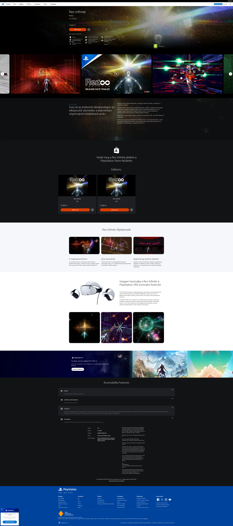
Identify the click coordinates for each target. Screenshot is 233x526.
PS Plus (29, 4)
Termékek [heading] (80, 496)
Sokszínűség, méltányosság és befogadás (105, 503)
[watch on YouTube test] (147, 92)
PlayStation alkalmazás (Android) (162, 504)
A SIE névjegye (61, 498)
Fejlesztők (139, 505)
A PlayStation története (62, 507)
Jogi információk (124, 522)
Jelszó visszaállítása (121, 505)
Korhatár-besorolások (141, 502)
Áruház (8, 4)
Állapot (118, 502)
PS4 (78, 500)
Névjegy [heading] (60, 496)
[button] (76, 40)
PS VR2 (79, 502)
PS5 (15, 4)
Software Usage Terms (170, 522)
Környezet (99, 498)
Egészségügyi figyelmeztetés (142, 503)
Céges (59, 505)
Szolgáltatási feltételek (141, 498)
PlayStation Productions (63, 503)
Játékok (21, 4)
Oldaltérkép (154, 522)
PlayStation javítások (121, 503)
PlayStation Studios (62, 502)
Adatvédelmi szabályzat (133, 522)
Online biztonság (100, 502)
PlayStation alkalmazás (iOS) (162, 502)
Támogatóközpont (120, 498)
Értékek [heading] (99, 496)
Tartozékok (37, 4)
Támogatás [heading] (120, 496)
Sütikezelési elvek (161, 522)
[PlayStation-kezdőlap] (2, 4)
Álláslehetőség (61, 500)
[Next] (230, 74)
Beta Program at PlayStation (161, 506)
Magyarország (64, 522)
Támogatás (53, 4)
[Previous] (2, 74)
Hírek (45, 4)
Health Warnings (125, 464)
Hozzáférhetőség (100, 500)
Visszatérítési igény (121, 507)
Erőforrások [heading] (140, 496)
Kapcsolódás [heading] (159, 496)
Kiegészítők (80, 505)
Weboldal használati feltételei (145, 522)
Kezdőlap (60, 492)
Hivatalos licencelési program (142, 507)
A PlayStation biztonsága (122, 500)
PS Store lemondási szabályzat (143, 500)
